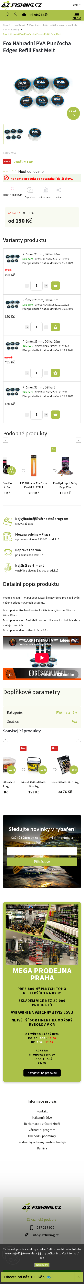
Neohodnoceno (31, 171)
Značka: (23, 162)
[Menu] (77, 13)
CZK (75, 5)
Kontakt (42, 1111)
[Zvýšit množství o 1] (46, 286)
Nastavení (42, 1264)
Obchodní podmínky (42, 1136)
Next (79, 440)
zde (42, 1258)
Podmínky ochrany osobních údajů (42, 1142)
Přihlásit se (42, 861)
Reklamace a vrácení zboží (42, 1123)
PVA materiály (66, 712)
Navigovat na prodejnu (42, 1072)
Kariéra (42, 1148)
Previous (6, 440)
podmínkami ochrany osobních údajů (42, 873)
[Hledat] (7, 15)
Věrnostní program (42, 1130)
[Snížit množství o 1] (27, 286)
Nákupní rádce (42, 1117)
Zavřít (71, 204)
